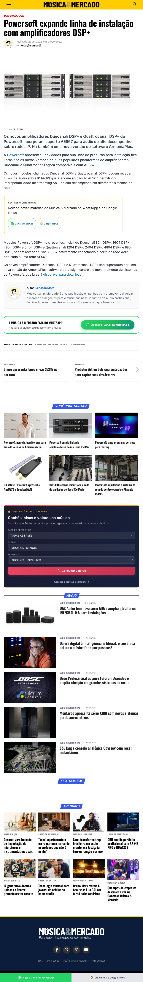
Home (40, 960)
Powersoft (15, 155)
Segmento (14, 555)
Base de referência (19, 530)
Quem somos (53, 960)
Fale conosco (98, 960)
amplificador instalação (52, 344)
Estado (12, 542)
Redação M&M (29, 45)
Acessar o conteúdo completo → (71, 581)
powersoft (80, 344)
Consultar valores (74, 570)
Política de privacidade (75, 960)
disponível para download (62, 274)
